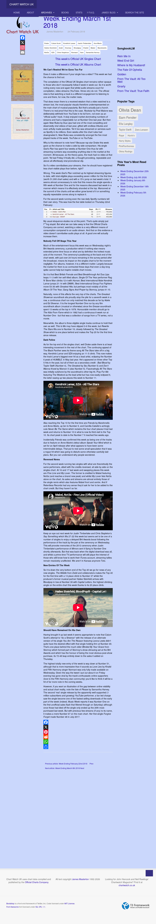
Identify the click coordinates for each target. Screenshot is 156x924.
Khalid (85, 48)
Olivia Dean (130, 110)
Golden (121, 74)
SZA (53, 52)
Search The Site (134, 12)
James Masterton (80, 879)
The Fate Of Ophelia (129, 70)
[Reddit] (78, 736)
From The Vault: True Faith (133, 91)
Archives (46, 12)
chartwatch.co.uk (127, 885)
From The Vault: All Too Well (131, 80)
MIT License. (69, 903)
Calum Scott (56, 43)
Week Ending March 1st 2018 (77, 21)
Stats (79, 12)
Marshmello (102, 48)
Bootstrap (10, 903)
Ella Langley (126, 124)
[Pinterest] (78, 732)
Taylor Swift (125, 129)
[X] (78, 727)
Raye (121, 135)
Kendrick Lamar (69, 43)
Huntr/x (131, 135)
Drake (46, 43)
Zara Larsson (141, 129)
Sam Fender (127, 117)
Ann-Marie (98, 43)
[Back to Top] (149, 873)
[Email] (22, 52)
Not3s (46, 52)
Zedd (61, 48)
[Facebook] (78, 722)
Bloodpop (77, 48)
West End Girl (125, 60)
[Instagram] (22, 47)
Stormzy (68, 48)
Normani (74, 52)
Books (65, 12)
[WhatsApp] (78, 741)
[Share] (78, 746)
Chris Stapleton (63, 52)
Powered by (136, 906)
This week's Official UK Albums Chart (78, 64)
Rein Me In (124, 56)
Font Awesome (12, 906)
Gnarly (121, 86)
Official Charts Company (36, 882)
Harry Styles (125, 140)
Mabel (93, 48)
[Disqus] (78, 815)
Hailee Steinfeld (50, 48)
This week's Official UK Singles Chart (78, 59)
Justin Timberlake (84, 43)
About (30, 12)
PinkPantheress (126, 146)
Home (16, 12)
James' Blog (109, 12)
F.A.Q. (92, 12)
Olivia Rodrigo (125, 151)
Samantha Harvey (92, 52)
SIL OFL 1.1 (40, 906)
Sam (81, 52)
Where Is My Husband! (131, 65)
